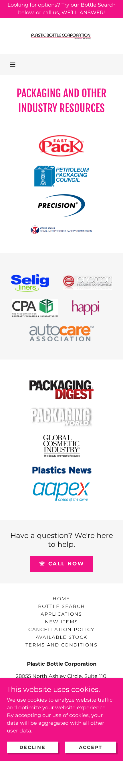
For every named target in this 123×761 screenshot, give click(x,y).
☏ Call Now (61, 564)
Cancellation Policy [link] (61, 629)
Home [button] (61, 598)
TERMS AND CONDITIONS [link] (61, 645)
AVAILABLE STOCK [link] (61, 637)
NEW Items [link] (61, 622)
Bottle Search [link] (61, 606)
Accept (90, 747)
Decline (32, 747)
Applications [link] (61, 614)
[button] (12, 64)
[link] (61, 36)
